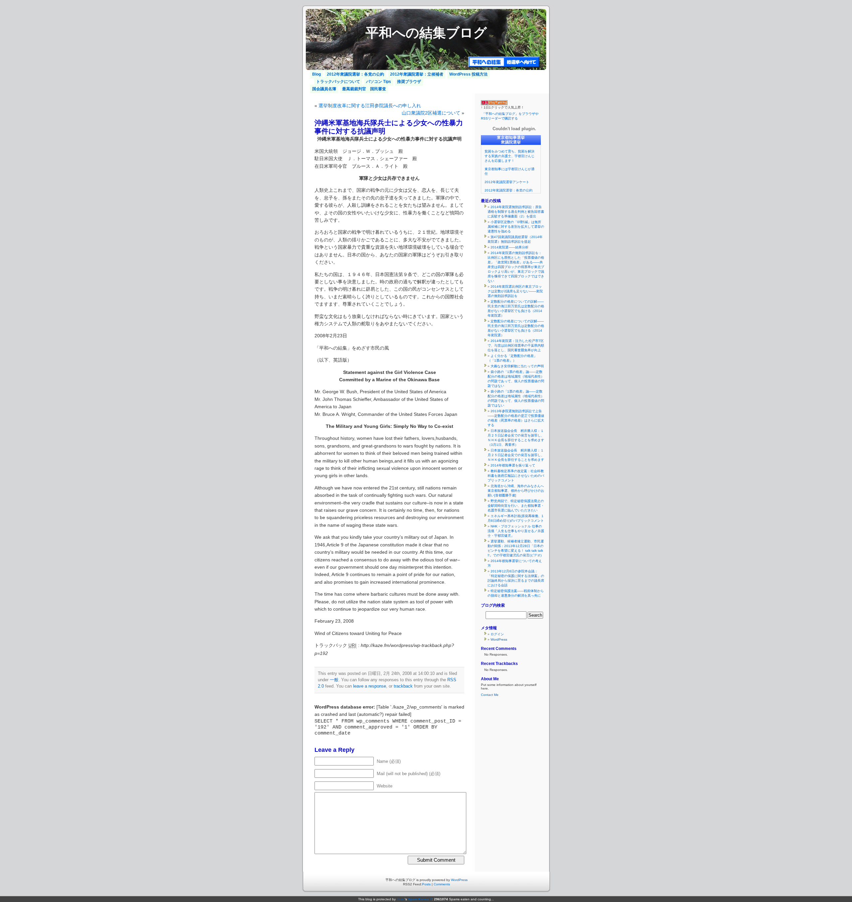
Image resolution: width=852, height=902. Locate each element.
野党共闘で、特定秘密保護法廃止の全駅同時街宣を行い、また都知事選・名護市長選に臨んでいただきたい (516, 505)
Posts (426, 884)
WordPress (499, 639)
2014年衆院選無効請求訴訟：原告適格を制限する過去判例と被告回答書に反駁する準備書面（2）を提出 (516, 211)
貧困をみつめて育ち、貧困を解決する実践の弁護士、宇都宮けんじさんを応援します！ (509, 156)
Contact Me (490, 695)
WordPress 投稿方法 (468, 74)
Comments (442, 884)
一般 (334, 680)
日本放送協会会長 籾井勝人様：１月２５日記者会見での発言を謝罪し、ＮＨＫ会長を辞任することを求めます (516, 455)
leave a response (369, 686)
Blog (316, 74)
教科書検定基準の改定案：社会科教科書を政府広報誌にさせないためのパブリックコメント (516, 475)
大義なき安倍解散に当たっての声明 (517, 366)
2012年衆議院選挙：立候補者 (416, 74)
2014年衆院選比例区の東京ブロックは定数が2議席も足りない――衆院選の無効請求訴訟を (515, 291)
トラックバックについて (338, 81)
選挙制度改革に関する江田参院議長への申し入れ (370, 105)
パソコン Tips (378, 81)
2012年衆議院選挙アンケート (507, 182)
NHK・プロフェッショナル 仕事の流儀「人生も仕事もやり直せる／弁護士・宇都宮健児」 (516, 530)
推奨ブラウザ (409, 81)
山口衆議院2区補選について (431, 113)
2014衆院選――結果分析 (510, 247)
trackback (403, 686)
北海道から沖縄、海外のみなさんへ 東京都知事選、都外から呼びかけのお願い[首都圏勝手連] (517, 490)
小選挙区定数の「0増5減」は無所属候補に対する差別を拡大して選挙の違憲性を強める (516, 226)
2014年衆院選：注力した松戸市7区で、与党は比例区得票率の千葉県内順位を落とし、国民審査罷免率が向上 (516, 345)
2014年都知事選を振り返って (513, 465)
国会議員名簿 (324, 89)
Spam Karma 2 (420, 899)
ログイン (497, 634)
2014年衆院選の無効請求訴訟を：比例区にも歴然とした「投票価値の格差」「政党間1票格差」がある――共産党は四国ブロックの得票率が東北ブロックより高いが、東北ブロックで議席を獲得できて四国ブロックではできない (516, 267)
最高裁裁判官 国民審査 (364, 89)
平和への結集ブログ (426, 32)
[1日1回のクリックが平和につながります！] (494, 104)
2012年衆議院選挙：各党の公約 (355, 74)
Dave (401, 899)
